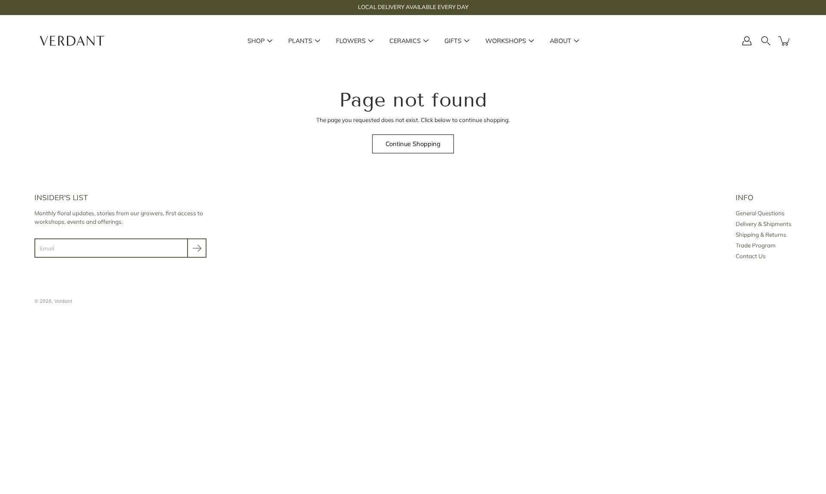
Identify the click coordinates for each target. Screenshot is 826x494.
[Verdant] (72, 40)
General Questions (760, 213)
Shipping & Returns (761, 234)
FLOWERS (351, 41)
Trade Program (756, 245)
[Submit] (196, 248)
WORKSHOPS (505, 41)
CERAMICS (405, 41)
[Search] (766, 41)
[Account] (747, 41)
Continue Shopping (413, 144)
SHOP (256, 41)
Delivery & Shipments (764, 223)
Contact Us (751, 256)
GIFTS (453, 41)
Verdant (63, 301)
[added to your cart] (785, 41)
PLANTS (300, 41)
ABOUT (560, 41)
